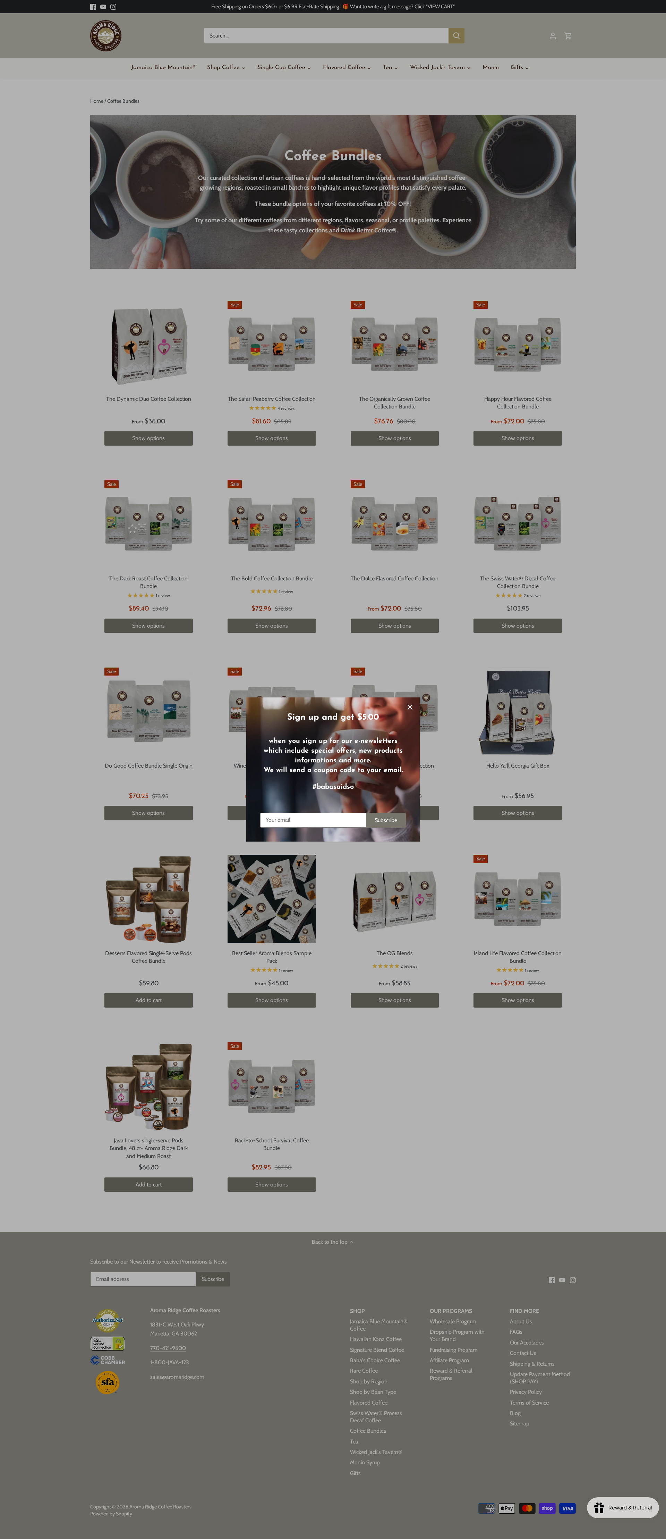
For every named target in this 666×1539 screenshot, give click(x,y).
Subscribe (386, 820)
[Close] (410, 707)
